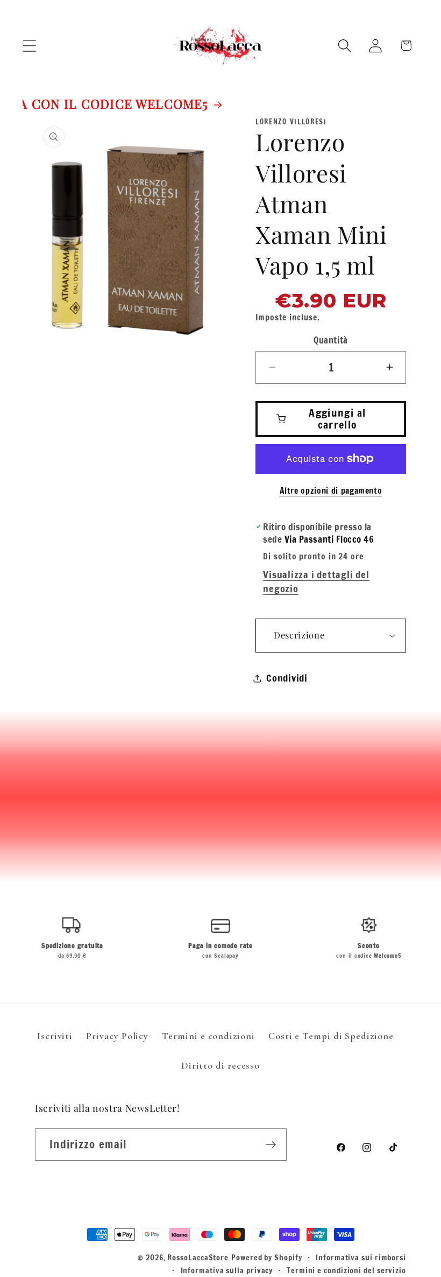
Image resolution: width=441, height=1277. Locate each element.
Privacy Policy (117, 1036)
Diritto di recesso (220, 1065)
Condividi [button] (287, 678)
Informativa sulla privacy (227, 1270)
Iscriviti (55, 1036)
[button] (29, 45)
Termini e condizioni (208, 1036)
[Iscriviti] (270, 1144)
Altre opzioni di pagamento (331, 490)
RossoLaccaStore (198, 1257)
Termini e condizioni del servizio (346, 1270)
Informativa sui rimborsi (361, 1257)
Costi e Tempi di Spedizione (331, 1036)
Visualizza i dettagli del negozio (316, 581)
